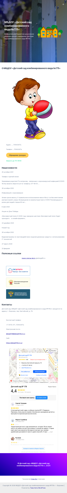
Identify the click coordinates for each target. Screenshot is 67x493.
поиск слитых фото (28, 258)
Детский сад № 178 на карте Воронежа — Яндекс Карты (34, 451)
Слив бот (34, 479)
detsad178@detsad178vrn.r (15, 334)
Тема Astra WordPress (38, 488)
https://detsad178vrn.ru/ (14, 343)
